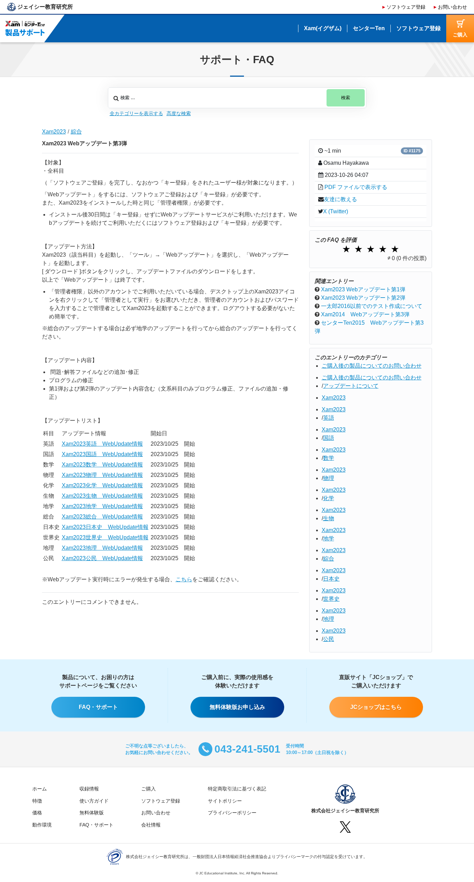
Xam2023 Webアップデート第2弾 (363, 298)
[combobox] (237, 97)
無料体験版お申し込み (237, 707)
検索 (345, 97)
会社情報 (151, 825)
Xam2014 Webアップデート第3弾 (365, 314)
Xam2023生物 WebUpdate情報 (102, 496)
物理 (328, 478)
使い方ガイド (94, 801)
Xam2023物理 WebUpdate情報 (102, 475)
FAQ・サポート (98, 707)
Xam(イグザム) (322, 28)
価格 (37, 812)
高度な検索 (179, 113)
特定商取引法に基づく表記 (237, 788)
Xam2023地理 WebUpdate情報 (102, 548)
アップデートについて (351, 386)
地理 (328, 619)
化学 (328, 498)
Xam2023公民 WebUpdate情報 (102, 558)
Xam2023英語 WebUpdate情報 (102, 444)
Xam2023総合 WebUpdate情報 (102, 517)
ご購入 (148, 788)
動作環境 (42, 825)
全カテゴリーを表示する (136, 113)
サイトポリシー (225, 801)
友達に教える (340, 199)
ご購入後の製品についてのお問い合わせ (372, 366)
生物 (328, 518)
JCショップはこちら (376, 707)
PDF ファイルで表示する (355, 187)
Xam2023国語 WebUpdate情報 (102, 454)
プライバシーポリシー (232, 812)
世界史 (331, 599)
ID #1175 (412, 150)
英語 (328, 418)
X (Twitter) (335, 211)
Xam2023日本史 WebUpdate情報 (105, 527)
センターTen (369, 28)
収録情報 (89, 788)
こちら (184, 579)
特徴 (37, 801)
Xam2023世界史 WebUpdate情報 (105, 537)
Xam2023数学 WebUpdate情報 (102, 465)
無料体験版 (91, 812)
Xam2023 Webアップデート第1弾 (363, 289)
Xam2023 (54, 132)
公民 (328, 639)
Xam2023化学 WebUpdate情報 (102, 485)
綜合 (76, 132)
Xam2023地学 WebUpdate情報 (102, 506)
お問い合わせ (452, 7)
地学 (328, 538)
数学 (328, 458)
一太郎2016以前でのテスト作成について (371, 306)
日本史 (331, 579)
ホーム (39, 788)
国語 (328, 438)
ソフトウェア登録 (406, 7)
